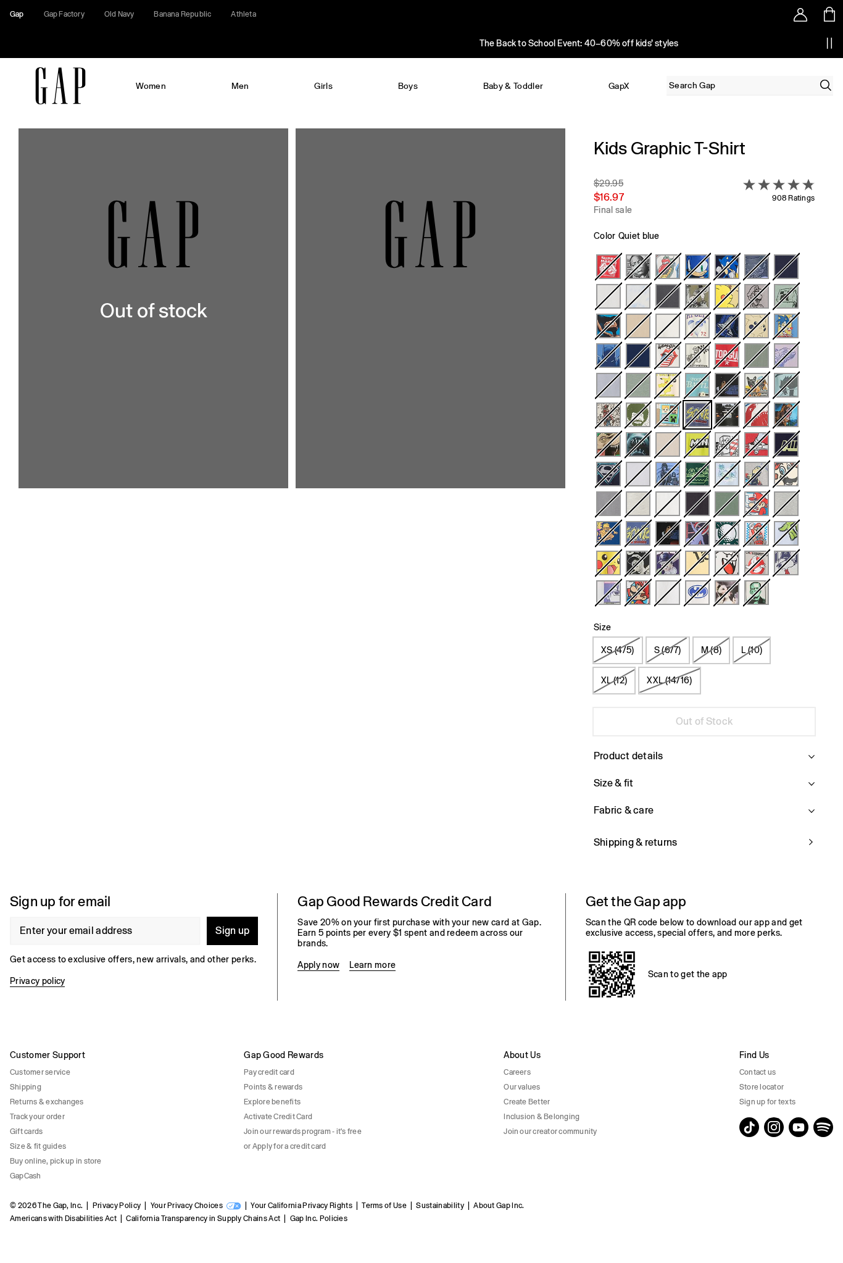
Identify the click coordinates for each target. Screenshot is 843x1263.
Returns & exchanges (47, 1102)
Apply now (318, 965)
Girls (323, 86)
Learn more (372, 965)
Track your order (37, 1116)
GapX (618, 86)
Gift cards (26, 1131)
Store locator (761, 1087)
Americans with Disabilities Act (63, 1218)
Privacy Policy (117, 1205)
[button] (292, 500)
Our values (522, 1087)
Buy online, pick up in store (56, 1161)
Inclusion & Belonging (541, 1116)
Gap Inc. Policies (318, 1218)
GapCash (25, 1176)
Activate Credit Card (278, 1116)
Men (240, 86)
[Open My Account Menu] (800, 14)
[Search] (825, 85)
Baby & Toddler (513, 86)
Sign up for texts (767, 1102)
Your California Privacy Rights (301, 1205)
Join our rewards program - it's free (303, 1131)
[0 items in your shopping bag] (828, 14)
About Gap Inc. (498, 1205)
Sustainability (439, 1205)
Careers (517, 1072)
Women (151, 86)
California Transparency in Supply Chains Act (203, 1218)
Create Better (527, 1102)
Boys (408, 86)
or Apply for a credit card (285, 1146)
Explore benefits (272, 1102)
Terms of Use (384, 1205)
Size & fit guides (38, 1146)
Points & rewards (273, 1087)
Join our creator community (550, 1131)
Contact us (757, 1072)
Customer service (40, 1072)
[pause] (829, 43)
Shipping (25, 1087)
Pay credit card (269, 1072)
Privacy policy (37, 981)
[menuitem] (151, 86)
